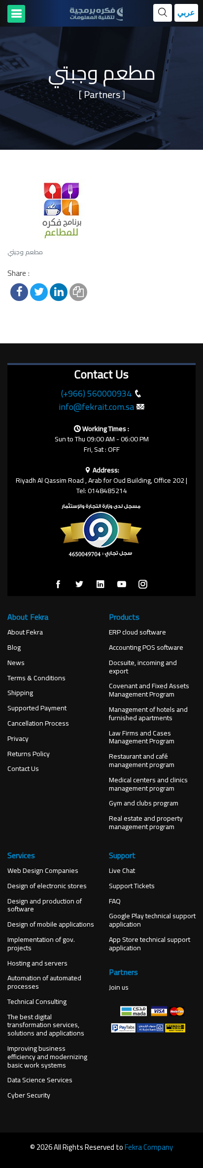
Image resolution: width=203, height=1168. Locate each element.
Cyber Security (28, 1095)
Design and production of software (44, 905)
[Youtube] (122, 585)
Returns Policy (28, 754)
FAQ (115, 901)
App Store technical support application (149, 943)
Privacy (18, 738)
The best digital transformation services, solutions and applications (45, 1025)
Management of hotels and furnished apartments (148, 713)
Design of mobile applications (50, 924)
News (16, 663)
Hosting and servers (37, 963)
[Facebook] (58, 585)
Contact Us (23, 769)
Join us (119, 987)
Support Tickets (132, 886)
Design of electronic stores (47, 886)
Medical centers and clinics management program (148, 784)
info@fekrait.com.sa (96, 407)
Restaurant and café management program (141, 760)
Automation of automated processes (44, 982)
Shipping (20, 693)
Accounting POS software (146, 647)
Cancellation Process (38, 723)
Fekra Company (149, 1147)
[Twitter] (79, 585)
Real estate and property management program (146, 822)
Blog (14, 647)
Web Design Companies (42, 871)
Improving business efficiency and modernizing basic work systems (47, 1056)
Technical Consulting (37, 1002)
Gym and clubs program (143, 803)
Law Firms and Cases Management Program (141, 737)
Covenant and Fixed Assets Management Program (149, 690)
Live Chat (122, 871)
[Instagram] (143, 585)
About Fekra (25, 632)
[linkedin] (100, 585)
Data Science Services (39, 1080)
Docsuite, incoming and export (143, 667)
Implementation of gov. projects (41, 943)
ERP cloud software (137, 632)
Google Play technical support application (152, 920)
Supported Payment (37, 708)
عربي (186, 12)
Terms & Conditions (36, 678)
